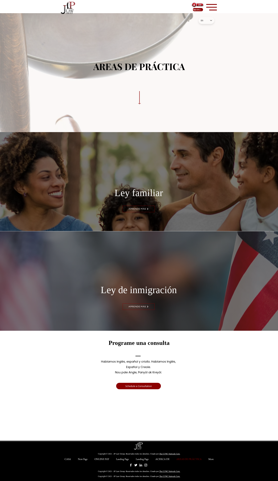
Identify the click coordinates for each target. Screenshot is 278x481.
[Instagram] (146, 465)
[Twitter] (136, 465)
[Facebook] (131, 465)
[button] (211, 7)
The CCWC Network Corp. (169, 453)
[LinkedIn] (141, 465)
